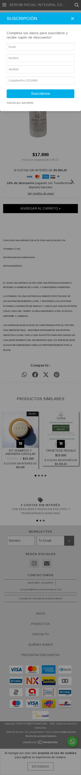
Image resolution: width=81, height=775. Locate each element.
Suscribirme (40, 94)
